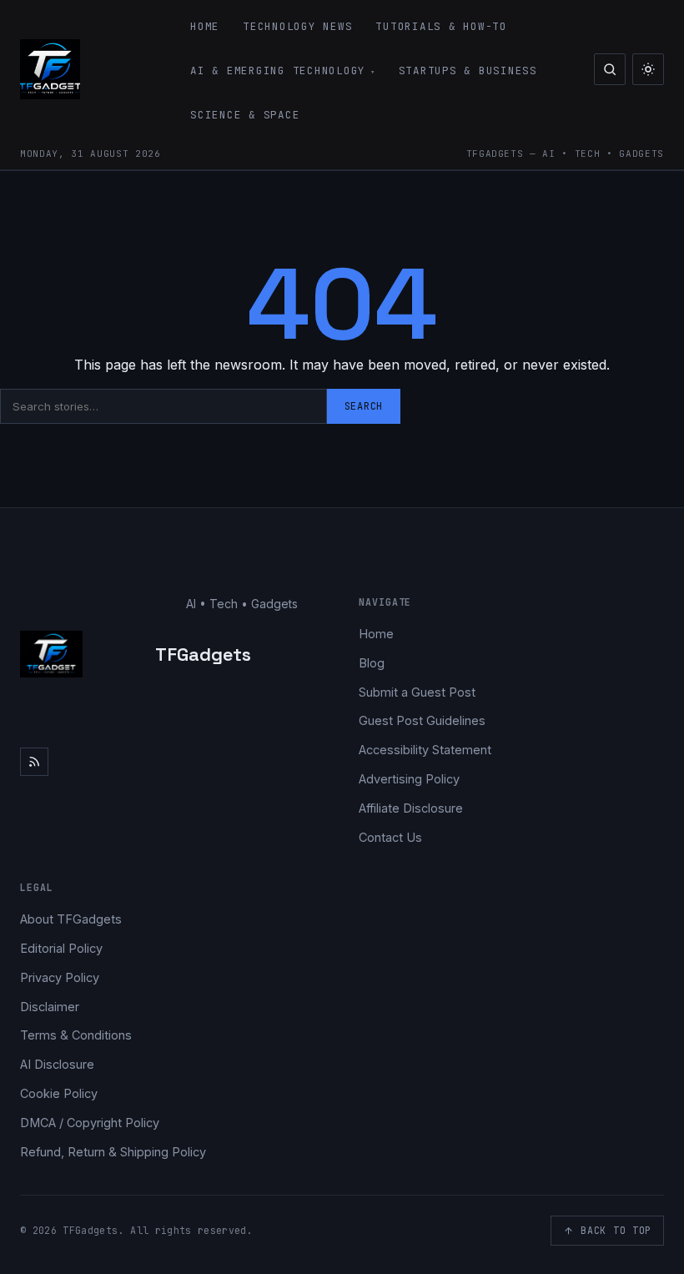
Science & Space (244, 115)
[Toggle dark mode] (648, 69)
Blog (372, 663)
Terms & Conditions (76, 1035)
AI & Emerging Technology (277, 70)
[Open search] (610, 69)
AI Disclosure (57, 1064)
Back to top (616, 1230)
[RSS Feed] (34, 762)
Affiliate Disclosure (411, 808)
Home (204, 26)
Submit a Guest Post (417, 692)
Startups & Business (468, 70)
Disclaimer (49, 1007)
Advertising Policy (409, 779)
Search (364, 406)
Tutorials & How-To (441, 26)
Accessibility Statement (425, 750)
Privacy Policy (59, 977)
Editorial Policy (61, 948)
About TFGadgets (71, 919)
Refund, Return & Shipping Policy (113, 1152)
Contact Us (390, 837)
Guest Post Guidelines (422, 720)
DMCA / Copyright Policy (89, 1122)
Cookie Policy (59, 1093)
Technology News (297, 26)
